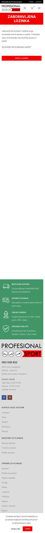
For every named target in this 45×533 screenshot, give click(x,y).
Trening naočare (9, 447)
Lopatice (5, 491)
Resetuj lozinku (21, 58)
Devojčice (6, 426)
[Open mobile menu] (39, 8)
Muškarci (6, 412)
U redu (27, 529)
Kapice (5, 501)
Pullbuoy (5, 496)
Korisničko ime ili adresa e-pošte (17, 47)
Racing (5, 431)
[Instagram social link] (10, 397)
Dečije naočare (8, 452)
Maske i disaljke (8, 478)
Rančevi (5, 468)
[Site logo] (11, 8)
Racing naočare (8, 443)
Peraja (4, 482)
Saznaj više (15, 529)
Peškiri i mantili (8, 506)
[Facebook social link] (4, 397)
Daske (4, 487)
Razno (4, 510)
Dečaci (5, 422)
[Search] (24, 8)
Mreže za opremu (9, 473)
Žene (4, 417)
